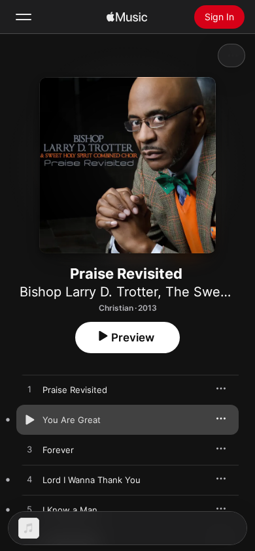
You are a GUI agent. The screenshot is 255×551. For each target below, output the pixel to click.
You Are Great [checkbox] (71, 420)
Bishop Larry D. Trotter (89, 292)
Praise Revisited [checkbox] (74, 390)
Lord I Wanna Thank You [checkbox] (91, 480)
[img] (127, 17)
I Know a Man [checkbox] (69, 510)
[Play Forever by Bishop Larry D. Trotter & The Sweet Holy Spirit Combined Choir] (29, 450)
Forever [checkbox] (58, 450)
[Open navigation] (23, 17)
